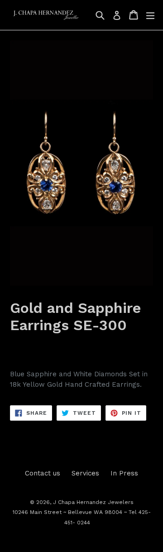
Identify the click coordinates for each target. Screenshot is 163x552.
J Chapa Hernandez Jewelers (93, 502)
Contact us (42, 473)
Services (85, 473)
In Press (124, 473)
